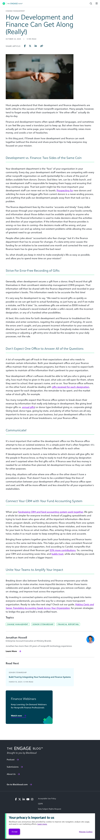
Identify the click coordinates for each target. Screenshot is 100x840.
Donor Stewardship (43, 624)
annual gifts (28, 407)
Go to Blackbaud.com (17, 784)
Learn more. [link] (42, 824)
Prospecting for (65, 190)
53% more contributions (63, 550)
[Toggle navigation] (97, 3)
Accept (14, 832)
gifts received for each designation (70, 386)
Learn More (11, 651)
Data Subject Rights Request (49, 809)
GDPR (40, 804)
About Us (11, 774)
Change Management (17, 624)
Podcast (10, 759)
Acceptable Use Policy (47, 798)
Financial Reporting (68, 624)
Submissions (12, 766)
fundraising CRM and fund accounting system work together (50, 511)
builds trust (57, 553)
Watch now (16, 715)
